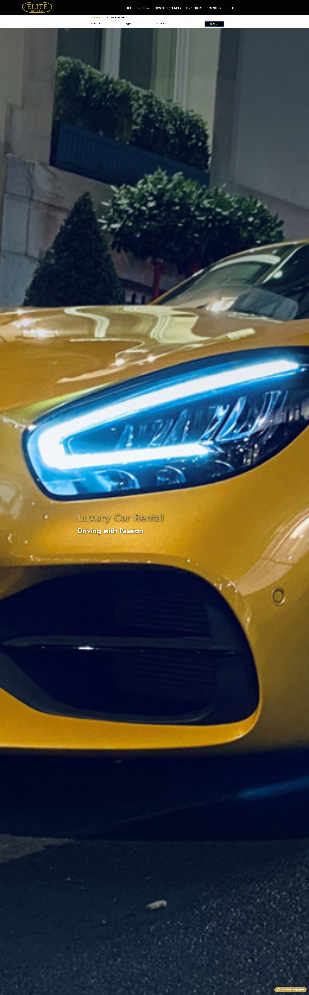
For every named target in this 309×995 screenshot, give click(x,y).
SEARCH (214, 24)
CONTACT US (214, 8)
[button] (290, 989)
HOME (129, 8)
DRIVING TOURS (194, 8)
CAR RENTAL (143, 8)
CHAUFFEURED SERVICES (168, 8)
